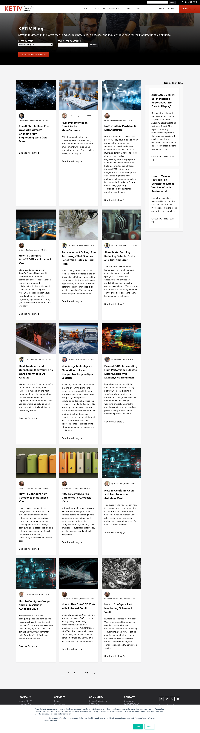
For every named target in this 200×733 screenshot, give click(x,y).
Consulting (59, 704)
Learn (57, 701)
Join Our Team (26, 704)
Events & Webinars (98, 701)
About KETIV (25, 701)
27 (86, 673)
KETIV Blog (94, 704)
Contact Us (129, 701)
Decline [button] (149, 727)
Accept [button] (137, 727)
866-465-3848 (191, 2)
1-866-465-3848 (131, 704)
